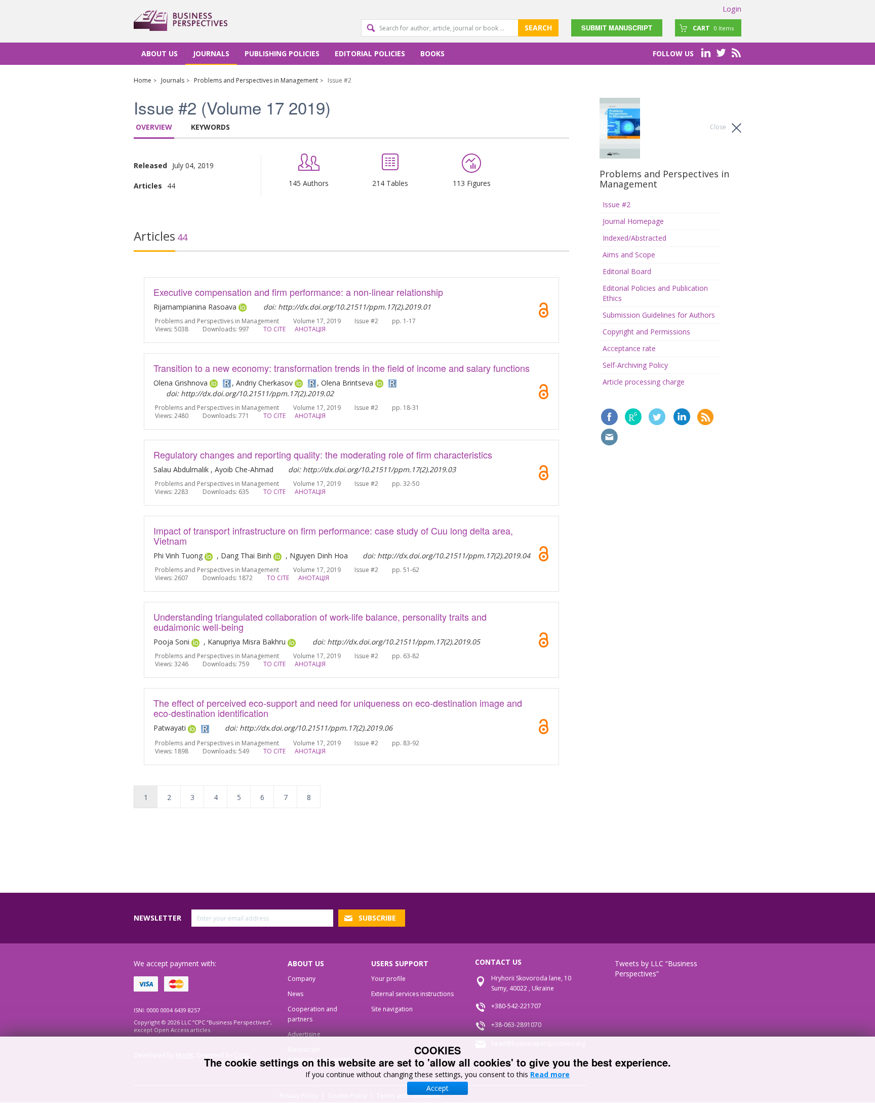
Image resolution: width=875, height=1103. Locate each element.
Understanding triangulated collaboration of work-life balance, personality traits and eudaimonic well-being (320, 621)
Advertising (304, 1034)
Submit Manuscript (616, 27)
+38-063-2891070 (516, 1024)
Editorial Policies (370, 53)
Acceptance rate (629, 348)
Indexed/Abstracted (634, 238)
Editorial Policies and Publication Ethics (655, 293)
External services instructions (412, 994)
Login (732, 9)
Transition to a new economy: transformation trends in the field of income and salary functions (341, 367)
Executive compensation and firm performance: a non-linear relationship (298, 291)
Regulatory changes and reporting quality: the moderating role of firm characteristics (322, 454)
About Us (159, 53)
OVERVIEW (154, 127)
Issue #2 (616, 204)
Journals (211, 53)
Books (432, 53)
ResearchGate (633, 416)
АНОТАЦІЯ (310, 329)
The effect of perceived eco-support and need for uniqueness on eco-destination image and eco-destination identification (337, 707)
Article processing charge (644, 382)
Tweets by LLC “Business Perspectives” (656, 968)
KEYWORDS (210, 127)
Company (301, 978)
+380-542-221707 (516, 1006)
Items (713, 27)
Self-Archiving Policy (635, 365)
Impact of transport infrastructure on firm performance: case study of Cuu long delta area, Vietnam (333, 535)
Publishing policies (282, 53)
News (295, 994)
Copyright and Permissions (646, 331)
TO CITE (274, 329)
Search (538, 27)
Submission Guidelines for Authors (659, 315)
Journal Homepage (633, 221)
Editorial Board (627, 271)
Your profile (388, 978)
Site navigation (392, 1009)
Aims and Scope (629, 254)
